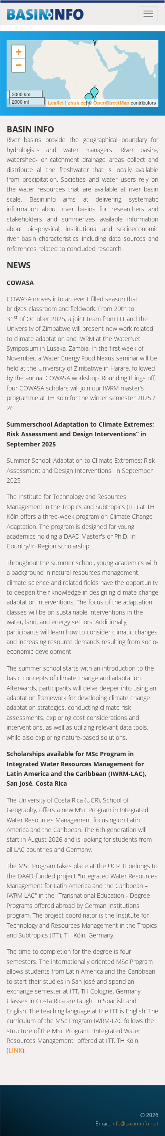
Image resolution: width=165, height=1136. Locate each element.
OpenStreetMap (111, 102)
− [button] (19, 65)
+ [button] (19, 51)
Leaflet (56, 102)
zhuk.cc (77, 102)
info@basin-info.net (134, 1123)
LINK (15, 1050)
